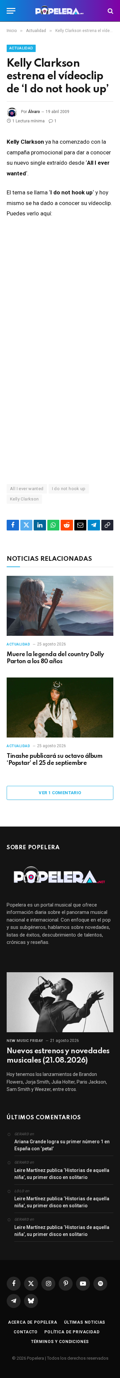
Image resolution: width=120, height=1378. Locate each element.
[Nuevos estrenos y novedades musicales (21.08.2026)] (60, 1002)
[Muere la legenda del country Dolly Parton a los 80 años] (60, 606)
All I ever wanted (27, 488)
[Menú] (11, 10)
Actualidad (21, 48)
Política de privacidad (71, 1332)
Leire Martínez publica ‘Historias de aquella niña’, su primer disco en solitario (61, 1174)
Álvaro (34, 111)
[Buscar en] (109, 10)
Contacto (26, 1332)
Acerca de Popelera (32, 1322)
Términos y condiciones (60, 1341)
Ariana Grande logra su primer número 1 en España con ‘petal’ (62, 1145)
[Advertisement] (60, 402)
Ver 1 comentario (60, 792)
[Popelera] (60, 11)
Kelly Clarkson (24, 498)
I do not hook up (69, 488)
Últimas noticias (84, 1322)
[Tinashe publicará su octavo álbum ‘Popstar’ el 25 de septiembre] (60, 707)
